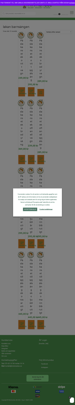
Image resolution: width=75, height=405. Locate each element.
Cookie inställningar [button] (46, 209)
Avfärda (72, 3)
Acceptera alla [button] (30, 209)
